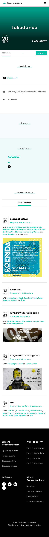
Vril (31, 415)
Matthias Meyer (14, 321)
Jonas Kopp (12, 298)
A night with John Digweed (25, 355)
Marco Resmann (29, 321)
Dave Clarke (39, 229)
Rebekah (28, 298)
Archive (37, 525)
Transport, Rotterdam (21, 293)
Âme (23, 300)
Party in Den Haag (35, 463)
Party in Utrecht (34, 458)
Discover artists (9, 461)
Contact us (26, 525)
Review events (8, 456)
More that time (24, 203)
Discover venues (9, 466)
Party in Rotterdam (35, 453)
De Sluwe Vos (8, 232)
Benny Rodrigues (18, 229)
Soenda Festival (19, 219)
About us (31, 486)
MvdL (21, 298)
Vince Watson (19, 415)
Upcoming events (10, 450)
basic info (6, 53)
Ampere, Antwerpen (20, 359)
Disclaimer (13, 525)
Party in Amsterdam (36, 448)
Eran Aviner (32, 364)
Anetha (26, 227)
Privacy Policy (33, 496)
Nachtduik (16, 289)
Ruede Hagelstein (15, 323)
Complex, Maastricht (20, 316)
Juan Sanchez (9, 234)
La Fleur (40, 321)
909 (12, 402)
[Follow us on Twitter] (10, 484)
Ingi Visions (34, 232)
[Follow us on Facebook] (4, 484)
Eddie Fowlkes (36, 411)
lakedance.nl (12, 78)
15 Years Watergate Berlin (24, 312)
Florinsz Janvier (22, 232)
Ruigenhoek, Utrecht (20, 222)
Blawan (30, 229)
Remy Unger (32, 413)
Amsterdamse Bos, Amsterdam (26, 406)
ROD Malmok (20, 413)
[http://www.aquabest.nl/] (10, 166)
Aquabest (14, 156)
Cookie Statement (35, 501)
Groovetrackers (28, 523)
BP (21, 364)
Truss (34, 298)
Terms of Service (34, 491)
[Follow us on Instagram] (15, 484)
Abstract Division (14, 227)
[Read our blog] (4, 488)
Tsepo (13, 300)
